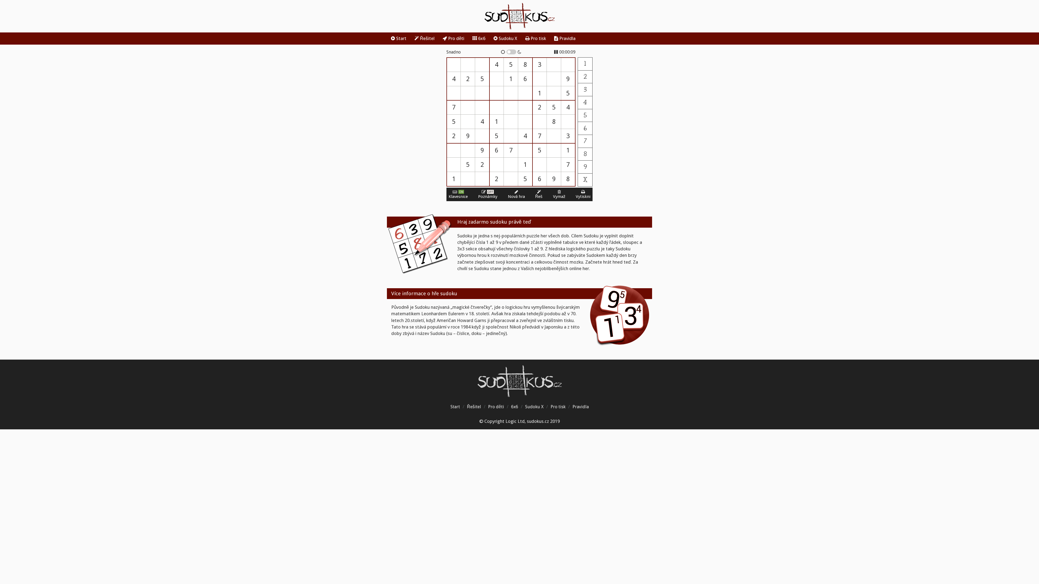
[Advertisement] (415, 128)
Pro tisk (538, 38)
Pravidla (567, 38)
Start (400, 38)
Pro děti (455, 38)
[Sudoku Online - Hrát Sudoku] (519, 16)
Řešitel (427, 38)
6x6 (481, 38)
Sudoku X (507, 38)
